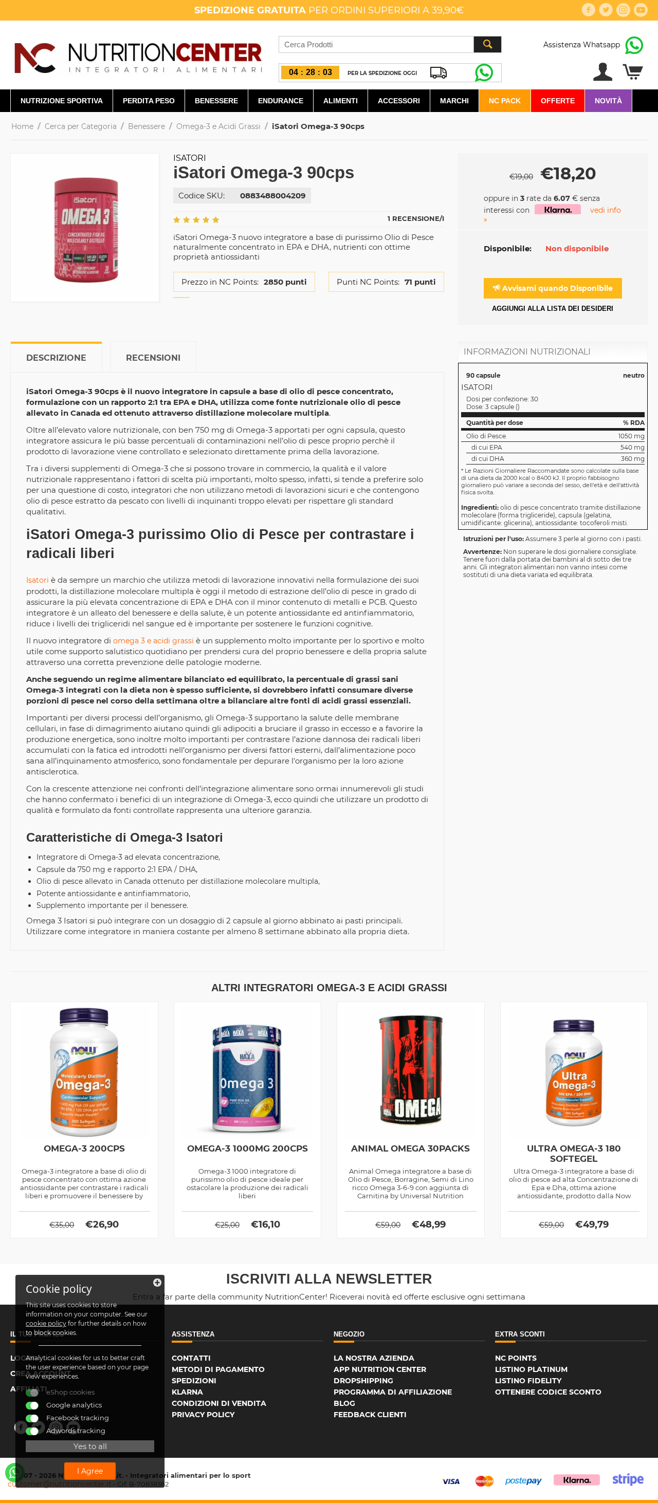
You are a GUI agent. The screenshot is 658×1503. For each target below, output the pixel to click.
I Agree (90, 1471)
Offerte (558, 101)
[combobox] (390, 44)
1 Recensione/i (416, 218)
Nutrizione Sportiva (62, 101)
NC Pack (505, 101)
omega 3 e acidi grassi (153, 640)
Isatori (189, 158)
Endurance (280, 101)
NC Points (516, 1358)
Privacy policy (203, 1414)
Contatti (191, 1358)
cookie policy (46, 1323)
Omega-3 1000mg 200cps (247, 1148)
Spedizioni (194, 1380)
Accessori (399, 101)
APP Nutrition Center (380, 1369)
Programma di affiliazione (393, 1392)
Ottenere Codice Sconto (548, 1392)
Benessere (216, 101)
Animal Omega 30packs (410, 1148)
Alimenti (340, 101)
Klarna (187, 1392)
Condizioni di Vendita (219, 1403)
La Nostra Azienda (374, 1358)
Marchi (454, 101)
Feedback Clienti (370, 1414)
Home (22, 126)
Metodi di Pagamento (218, 1369)
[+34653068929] (15, 1472)
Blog (344, 1403)
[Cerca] (487, 44)
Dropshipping (363, 1380)
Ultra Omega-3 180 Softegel (574, 1153)
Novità (608, 101)
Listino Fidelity (528, 1380)
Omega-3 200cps (84, 1148)
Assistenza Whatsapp (581, 44)
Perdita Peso (149, 101)
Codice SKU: (201, 195)
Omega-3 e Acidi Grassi (218, 126)
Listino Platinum (531, 1369)
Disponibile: (508, 248)
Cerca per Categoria (81, 126)
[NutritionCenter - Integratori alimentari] (137, 55)
